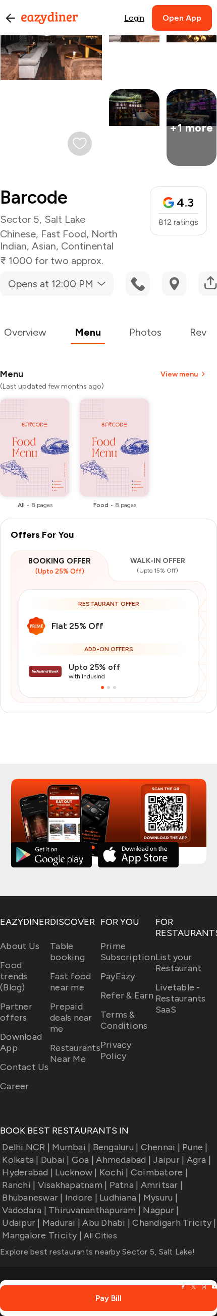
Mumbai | (71, 1147)
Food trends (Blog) (14, 976)
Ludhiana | (120, 1197)
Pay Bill (108, 1298)
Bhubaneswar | (32, 1197)
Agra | (199, 1159)
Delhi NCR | (26, 1147)
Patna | (124, 1184)
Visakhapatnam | (72, 1184)
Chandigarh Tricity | (174, 1222)
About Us (19, 946)
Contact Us (24, 1067)
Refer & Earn (126, 995)
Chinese (18, 234)
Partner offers (16, 1012)
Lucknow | (76, 1172)
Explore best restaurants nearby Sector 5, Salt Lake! (97, 1252)
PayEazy (117, 976)
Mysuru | (160, 1197)
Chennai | (160, 1147)
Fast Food (63, 234)
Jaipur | (168, 1159)
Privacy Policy (116, 1050)
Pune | (195, 1147)
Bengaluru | (115, 1147)
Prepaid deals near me (71, 1017)
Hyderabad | (27, 1172)
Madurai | (61, 1222)
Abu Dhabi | (106, 1222)
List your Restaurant (178, 963)
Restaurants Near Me (75, 1053)
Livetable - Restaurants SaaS (180, 998)
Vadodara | (24, 1210)
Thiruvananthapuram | (94, 1210)
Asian (44, 246)
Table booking (67, 952)
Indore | (81, 1197)
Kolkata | (20, 1159)
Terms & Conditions (124, 1020)
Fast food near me (70, 982)
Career (14, 1086)
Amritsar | (162, 1184)
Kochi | (114, 1172)
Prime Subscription (127, 952)
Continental (87, 246)
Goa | (83, 1159)
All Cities (99, 1235)
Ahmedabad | (123, 1159)
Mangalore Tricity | (42, 1235)
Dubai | (55, 1159)
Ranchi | (18, 1184)
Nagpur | (161, 1210)
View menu (179, 374)
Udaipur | (21, 1222)
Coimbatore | (159, 1172)
